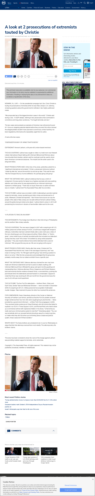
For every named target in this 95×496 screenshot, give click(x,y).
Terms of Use (74, 75)
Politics (54, 8)
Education (61, 8)
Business (47, 8)
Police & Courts (38, 8)
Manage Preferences (71, 485)
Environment (76, 8)
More (83, 8)
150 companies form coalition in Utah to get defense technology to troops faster (48, 460)
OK (93, 479)
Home (23, 8)
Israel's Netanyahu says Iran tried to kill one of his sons (22, 409)
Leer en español (52, 80)
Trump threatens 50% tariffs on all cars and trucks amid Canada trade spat (13, 460)
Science (67, 8)
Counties (29, 8)
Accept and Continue (71, 490)
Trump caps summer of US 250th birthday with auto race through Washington (30, 460)
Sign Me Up (72, 71)
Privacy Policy (34, 490)
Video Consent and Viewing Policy (29, 492)
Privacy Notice (66, 76)
